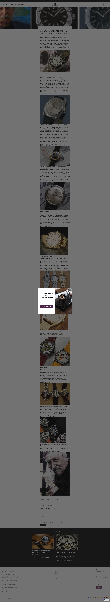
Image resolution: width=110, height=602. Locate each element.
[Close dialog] (70, 289)
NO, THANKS (46, 308)
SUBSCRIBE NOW (47, 306)
